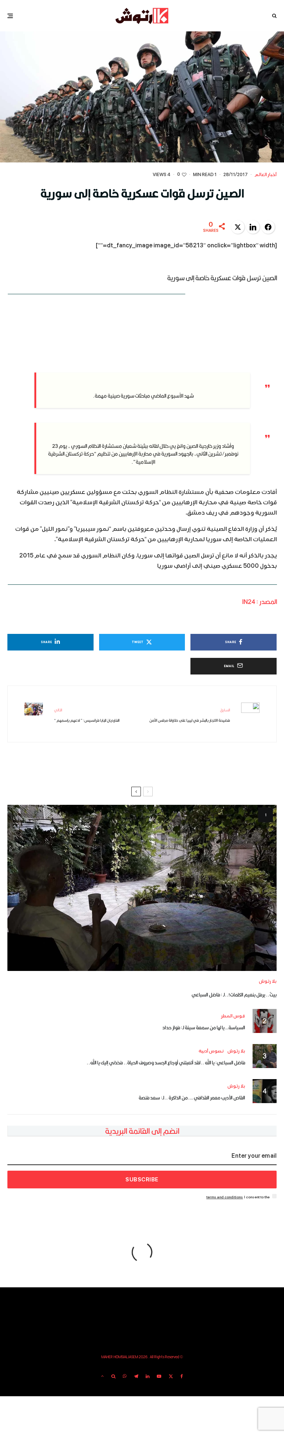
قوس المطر (233, 1016)
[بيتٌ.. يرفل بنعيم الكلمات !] (142, 888)
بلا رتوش (268, 981)
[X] (171, 1376)
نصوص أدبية (211, 1051)
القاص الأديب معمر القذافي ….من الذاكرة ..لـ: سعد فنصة (192, 1097)
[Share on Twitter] (237, 227)
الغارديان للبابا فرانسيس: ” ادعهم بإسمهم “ (86, 715)
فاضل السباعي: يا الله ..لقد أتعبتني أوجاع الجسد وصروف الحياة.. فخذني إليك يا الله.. (166, 1062)
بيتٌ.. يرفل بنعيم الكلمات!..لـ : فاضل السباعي (234, 994)
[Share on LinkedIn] (253, 227)
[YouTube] (159, 1376)
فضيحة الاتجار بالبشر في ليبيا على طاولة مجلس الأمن (189, 715)
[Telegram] (136, 1376)
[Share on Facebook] (268, 227)
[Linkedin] (147, 1376)
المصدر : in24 (259, 601)
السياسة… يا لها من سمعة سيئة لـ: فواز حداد (203, 1027)
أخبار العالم (265, 175)
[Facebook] (182, 1376)
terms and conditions (224, 1197)
